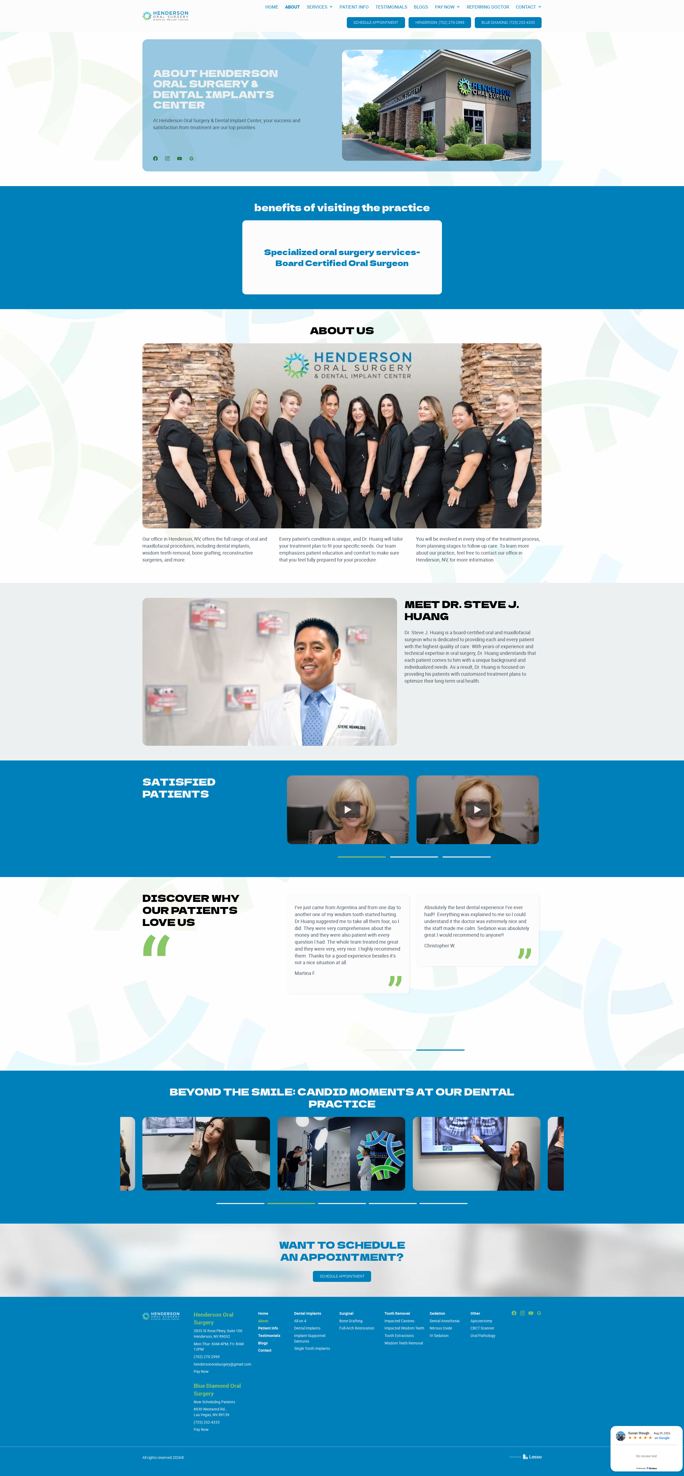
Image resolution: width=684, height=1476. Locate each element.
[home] (165, 16)
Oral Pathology (483, 1335)
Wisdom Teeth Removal (403, 1343)
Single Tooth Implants (312, 1348)
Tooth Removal (397, 1313)
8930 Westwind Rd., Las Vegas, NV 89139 (211, 1411)
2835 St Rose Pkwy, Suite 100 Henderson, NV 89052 (218, 1333)
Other (475, 1313)
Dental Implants (307, 1313)
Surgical (346, 1313)
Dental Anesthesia (445, 1320)
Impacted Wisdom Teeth (404, 1328)
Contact (264, 1350)
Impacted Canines (399, 1320)
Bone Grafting (351, 1320)
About (263, 1320)
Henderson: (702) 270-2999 (439, 22)
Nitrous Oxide (441, 1328)
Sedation (437, 1313)
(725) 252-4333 (207, 1422)
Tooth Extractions (399, 1335)
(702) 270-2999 (207, 1356)
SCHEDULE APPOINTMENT (375, 22)
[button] (320, 7)
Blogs (263, 1343)
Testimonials (269, 1335)
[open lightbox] (206, 1154)
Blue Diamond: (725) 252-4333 (508, 22)
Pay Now (201, 1371)
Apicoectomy (481, 1320)
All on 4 (300, 1320)
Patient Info (268, 1328)
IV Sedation (439, 1335)
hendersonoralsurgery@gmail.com (222, 1364)
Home (263, 1313)
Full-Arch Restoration (356, 1328)
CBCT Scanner (482, 1328)
